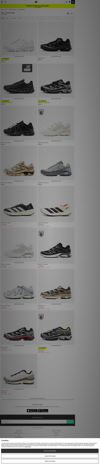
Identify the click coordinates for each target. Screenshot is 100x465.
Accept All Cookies (50, 456)
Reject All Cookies (50, 461)
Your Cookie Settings (50, 450)
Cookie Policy (27, 446)
